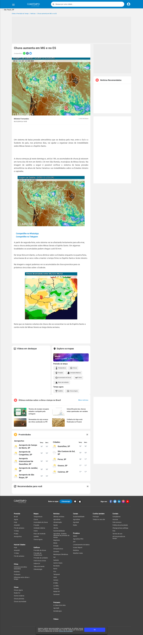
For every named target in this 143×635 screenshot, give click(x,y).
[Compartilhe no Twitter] (30, 53)
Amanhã (17, 525)
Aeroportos (18, 536)
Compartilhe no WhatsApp (27, 233)
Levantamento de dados (81, 544)
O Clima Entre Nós (59, 605)
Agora (16, 519)
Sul (54, 557)
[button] (7, 9)
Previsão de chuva (40, 550)
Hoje (15, 522)
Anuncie (115, 519)
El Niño (55, 583)
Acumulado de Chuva (64, 377)
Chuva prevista (19, 599)
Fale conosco (117, 522)
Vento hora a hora (40, 561)
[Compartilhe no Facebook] (27, 53)
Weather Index (78, 553)
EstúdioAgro (57, 611)
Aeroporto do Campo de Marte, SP (28, 446)
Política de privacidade (66, 631)
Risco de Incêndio (63, 382)
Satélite (60, 391)
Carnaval (56, 594)
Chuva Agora (74, 391)
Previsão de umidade (41, 558)
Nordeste (56, 566)
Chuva (75, 368)
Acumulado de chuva (41, 522)
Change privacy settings (120, 528)
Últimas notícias (58, 516)
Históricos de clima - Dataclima (21, 568)
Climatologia (38, 569)
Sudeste (56, 560)
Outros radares (19, 596)
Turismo (56, 588)
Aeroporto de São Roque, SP (26, 476)
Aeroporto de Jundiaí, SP (28, 469)
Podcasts (17, 574)
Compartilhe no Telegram (27, 237)
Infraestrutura (58, 549)
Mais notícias (83, 400)
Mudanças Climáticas (60, 554)
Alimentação (57, 522)
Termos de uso (117, 534)
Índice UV (37, 563)
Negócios (56, 540)
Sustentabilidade (59, 531)
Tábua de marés (39, 566)
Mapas (36, 514)
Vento (80, 377)
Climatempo (66, 501)
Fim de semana (19, 528)
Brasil (16, 516)
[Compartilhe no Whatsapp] (24, 53)
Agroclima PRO (78, 539)
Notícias (56, 514)
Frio (54, 571)
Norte (55, 568)
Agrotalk (56, 608)
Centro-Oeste (57, 563)
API (74, 542)
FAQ (114, 531)
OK (95, 629)
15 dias (16, 531)
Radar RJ (17, 593)
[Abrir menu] (13, 4)
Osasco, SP (62, 465)
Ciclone (55, 580)
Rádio (75, 525)
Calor (55, 577)
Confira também (98, 514)
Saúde (55, 525)
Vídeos (56, 619)
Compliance (116, 516)
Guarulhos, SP (64, 446)
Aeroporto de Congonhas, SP (25, 453)
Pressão (60, 373)
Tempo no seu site (99, 519)
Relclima (17, 572)
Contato (115, 514)
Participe (96, 516)
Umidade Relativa (75, 373)
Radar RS (56, 591)
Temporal (56, 574)
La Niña (56, 586)
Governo (56, 551)
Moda (55, 543)
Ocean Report (77, 547)
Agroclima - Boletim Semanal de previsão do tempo (61, 535)
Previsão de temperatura (38, 554)
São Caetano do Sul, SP (66, 452)
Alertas (55, 528)
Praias (16, 534)
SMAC (75, 536)
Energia (56, 546)
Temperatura (62, 368)
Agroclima (56, 519)
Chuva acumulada (20, 601)
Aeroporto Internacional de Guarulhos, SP (26, 461)
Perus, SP (62, 459)
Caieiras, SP (63, 472)
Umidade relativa (39, 528)
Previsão (17, 514)
